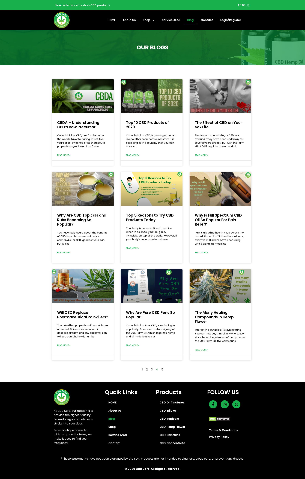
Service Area (171, 20)
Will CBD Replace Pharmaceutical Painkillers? (82, 314)
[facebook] (213, 404)
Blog (190, 20)
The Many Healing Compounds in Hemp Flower (214, 317)
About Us (129, 20)
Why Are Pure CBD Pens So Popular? (150, 314)
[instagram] (225, 404)
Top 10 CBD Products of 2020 (147, 125)
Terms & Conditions (223, 430)
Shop (146, 20)
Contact (207, 20)
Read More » (63, 155)
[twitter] (236, 404)
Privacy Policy (219, 437)
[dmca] (219, 419)
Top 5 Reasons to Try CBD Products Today (150, 217)
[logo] (62, 20)
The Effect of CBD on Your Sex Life (218, 125)
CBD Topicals (169, 419)
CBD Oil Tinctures (172, 402)
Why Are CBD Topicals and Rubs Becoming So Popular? (81, 220)
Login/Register (230, 20)
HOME (111, 20)
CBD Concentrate (172, 443)
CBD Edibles (168, 411)
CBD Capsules (170, 435)
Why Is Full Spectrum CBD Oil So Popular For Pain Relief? (218, 220)
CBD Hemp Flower (172, 427)
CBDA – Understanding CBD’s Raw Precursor (78, 125)
